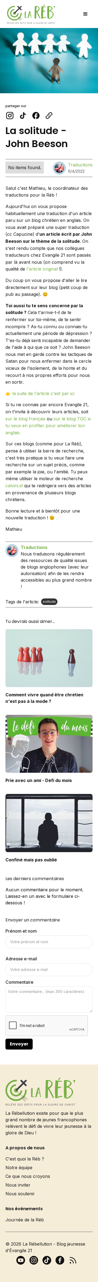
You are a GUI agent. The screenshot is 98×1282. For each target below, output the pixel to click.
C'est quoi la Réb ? (24, 1159)
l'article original (42, 269)
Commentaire (19, 982)
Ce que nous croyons (27, 1176)
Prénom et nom (21, 931)
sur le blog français (25, 418)
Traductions (80, 164)
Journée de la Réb (24, 1219)
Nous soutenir (20, 1193)
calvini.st (14, 485)
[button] (85, 14)
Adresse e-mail (21, 958)
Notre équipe (18, 1167)
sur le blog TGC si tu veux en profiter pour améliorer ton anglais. (48, 425)
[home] (29, 14)
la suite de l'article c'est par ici (43, 393)
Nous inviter (17, 1185)
